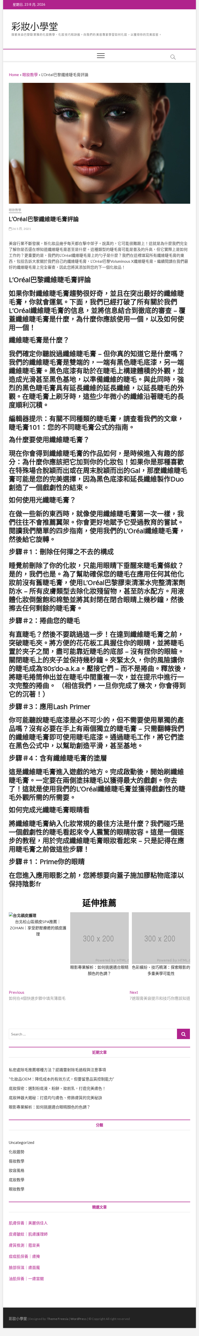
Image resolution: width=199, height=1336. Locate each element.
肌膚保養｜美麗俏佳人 (28, 1223)
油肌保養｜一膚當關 (26, 1278)
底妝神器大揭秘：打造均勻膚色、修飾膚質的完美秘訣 (55, 1097)
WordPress (78, 1319)
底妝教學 (16, 1179)
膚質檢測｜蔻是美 (24, 1245)
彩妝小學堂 (34, 26)
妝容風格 (16, 1170)
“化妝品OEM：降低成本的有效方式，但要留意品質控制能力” (61, 1079)
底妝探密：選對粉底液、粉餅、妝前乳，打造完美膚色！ (57, 1088)
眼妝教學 (30, 74)
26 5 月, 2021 (21, 229)
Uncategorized (21, 1142)
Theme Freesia (57, 1319)
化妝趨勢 (16, 1151)
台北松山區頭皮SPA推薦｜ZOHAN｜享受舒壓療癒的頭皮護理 (38, 928)
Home (14, 74)
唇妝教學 (16, 1161)
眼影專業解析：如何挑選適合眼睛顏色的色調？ (49, 1107)
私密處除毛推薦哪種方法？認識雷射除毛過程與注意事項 (57, 1069)
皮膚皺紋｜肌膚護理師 (28, 1234)
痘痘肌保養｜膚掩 (24, 1256)
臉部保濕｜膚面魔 (24, 1267)
